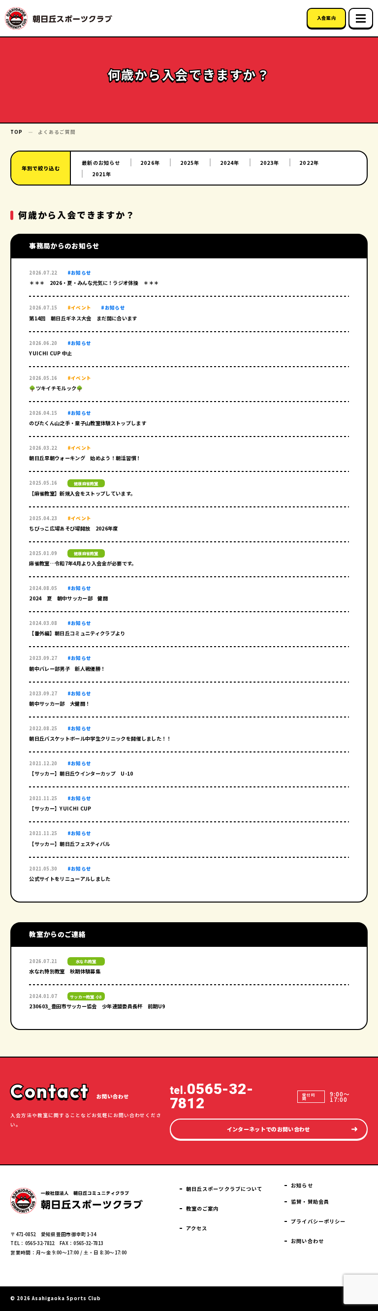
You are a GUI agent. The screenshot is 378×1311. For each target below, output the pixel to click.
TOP (16, 131)
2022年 (309, 162)
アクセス (196, 1228)
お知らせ (302, 1185)
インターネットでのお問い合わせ (269, 1129)
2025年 (190, 162)
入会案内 (326, 18)
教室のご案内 (202, 1208)
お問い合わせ (307, 1241)
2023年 (270, 162)
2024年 (230, 162)
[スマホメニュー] (360, 18)
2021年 (102, 174)
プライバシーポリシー (318, 1221)
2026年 (150, 162)
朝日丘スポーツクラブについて (224, 1188)
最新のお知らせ (101, 162)
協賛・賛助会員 (310, 1201)
